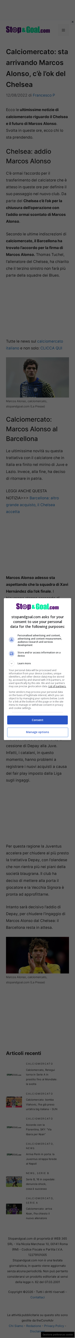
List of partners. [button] (57, 686)
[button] (37, 663)
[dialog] (37, 669)
